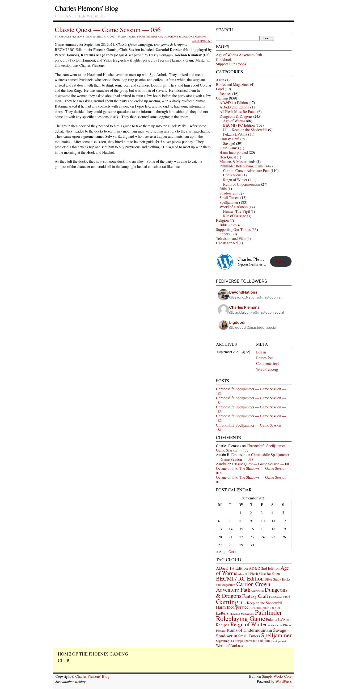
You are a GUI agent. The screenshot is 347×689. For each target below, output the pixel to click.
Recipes (225, 93)
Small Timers (229, 197)
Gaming (200, 36)
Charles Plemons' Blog (86, 8)
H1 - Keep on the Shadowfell (260, 602)
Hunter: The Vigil (236, 211)
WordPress (283, 681)
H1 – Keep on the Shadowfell (245, 129)
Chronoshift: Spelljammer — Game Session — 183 (251, 409)
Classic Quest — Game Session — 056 (108, 29)
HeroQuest (228, 156)
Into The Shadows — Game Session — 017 (253, 479)
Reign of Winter (235, 179)
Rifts (223, 188)
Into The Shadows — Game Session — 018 (253, 470)
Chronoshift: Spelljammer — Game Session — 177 (253, 447)
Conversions (232, 174)
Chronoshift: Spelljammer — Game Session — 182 (251, 418)
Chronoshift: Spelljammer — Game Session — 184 (251, 400)
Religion (222, 220)
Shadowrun (228, 193)
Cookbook (224, 59)
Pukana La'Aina (235, 134)
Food (220, 88)
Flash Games (229, 147)
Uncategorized (227, 242)
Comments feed (267, 363)
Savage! (229, 143)
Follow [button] (281, 261)
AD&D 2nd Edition (234, 106)
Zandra (221, 463)
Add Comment (202, 41)
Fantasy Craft (229, 138)
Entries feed (265, 357)
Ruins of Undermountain (241, 184)
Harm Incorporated (234, 152)
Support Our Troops (231, 63)
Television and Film (230, 238)
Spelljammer (229, 202)
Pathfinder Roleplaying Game (242, 165)
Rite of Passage (234, 215)
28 (231, 544)
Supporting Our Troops (233, 229)
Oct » (233, 551)
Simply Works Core (277, 676)
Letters (225, 233)
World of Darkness (234, 206)
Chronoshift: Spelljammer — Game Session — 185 (251, 391)
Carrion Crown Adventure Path (246, 170)
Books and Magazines (232, 84)
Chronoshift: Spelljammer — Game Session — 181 (251, 427)
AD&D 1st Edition (234, 102)
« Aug (220, 551)
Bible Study (228, 224)
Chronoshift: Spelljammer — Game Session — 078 (252, 456)
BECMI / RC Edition (149, 36)
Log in (261, 351)
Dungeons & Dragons (179, 36)
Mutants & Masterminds (237, 161)
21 (231, 536)
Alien (220, 79)
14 (231, 528)
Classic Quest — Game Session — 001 (261, 463)
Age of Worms (234, 120)
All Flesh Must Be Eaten (238, 111)
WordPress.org (267, 369)
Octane (221, 468)
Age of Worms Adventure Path (239, 54)
